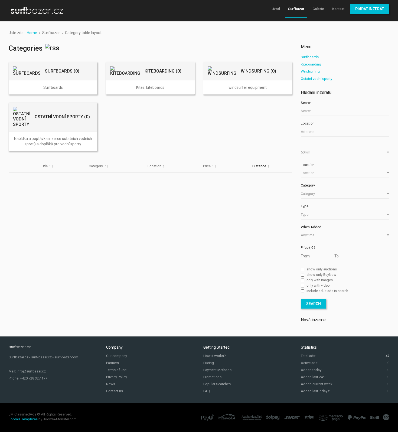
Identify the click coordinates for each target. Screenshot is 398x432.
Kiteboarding (311, 64)
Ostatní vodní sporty (316, 79)
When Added (311, 227)
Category (96, 166)
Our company (116, 356)
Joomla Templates (23, 419)
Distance (259, 166)
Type (304, 206)
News (110, 384)
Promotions (212, 377)
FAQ (206, 391)
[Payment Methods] (295, 417)
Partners (112, 363)
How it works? (214, 356)
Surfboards (310, 57)
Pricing (208, 363)
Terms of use (116, 370)
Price (207, 166)
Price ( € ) (308, 248)
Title (44, 166)
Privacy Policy (116, 377)
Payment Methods (217, 370)
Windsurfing (310, 71)
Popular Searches (217, 384)
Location (154, 166)
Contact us (114, 391)
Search (306, 103)
